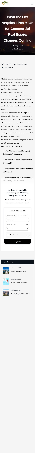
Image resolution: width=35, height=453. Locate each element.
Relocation (24, 64)
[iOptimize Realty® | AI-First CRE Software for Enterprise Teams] (5, 3)
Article (19, 64)
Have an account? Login (17, 247)
